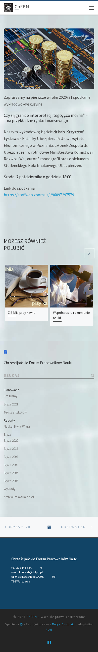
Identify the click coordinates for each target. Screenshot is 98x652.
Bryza (7, 434)
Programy (10, 396)
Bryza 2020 (11, 440)
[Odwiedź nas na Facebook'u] (5, 352)
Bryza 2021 (11, 404)
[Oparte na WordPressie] (21, 624)
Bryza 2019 (11, 449)
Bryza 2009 (11, 457)
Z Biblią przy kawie (21, 312)
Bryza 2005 (11, 481)
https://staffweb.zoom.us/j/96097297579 (39, 194)
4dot (49, 629)
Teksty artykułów (15, 412)
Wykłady (9, 489)
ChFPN (31, 617)
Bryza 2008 (11, 465)
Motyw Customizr (64, 624)
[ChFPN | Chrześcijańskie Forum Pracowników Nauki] (8, 7)
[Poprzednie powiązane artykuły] (78, 253)
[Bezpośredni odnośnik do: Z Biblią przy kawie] (26, 286)
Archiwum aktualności (19, 497)
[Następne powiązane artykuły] (89, 253)
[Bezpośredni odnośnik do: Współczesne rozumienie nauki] (71, 286)
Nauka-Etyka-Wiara (17, 426)
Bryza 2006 (11, 473)
